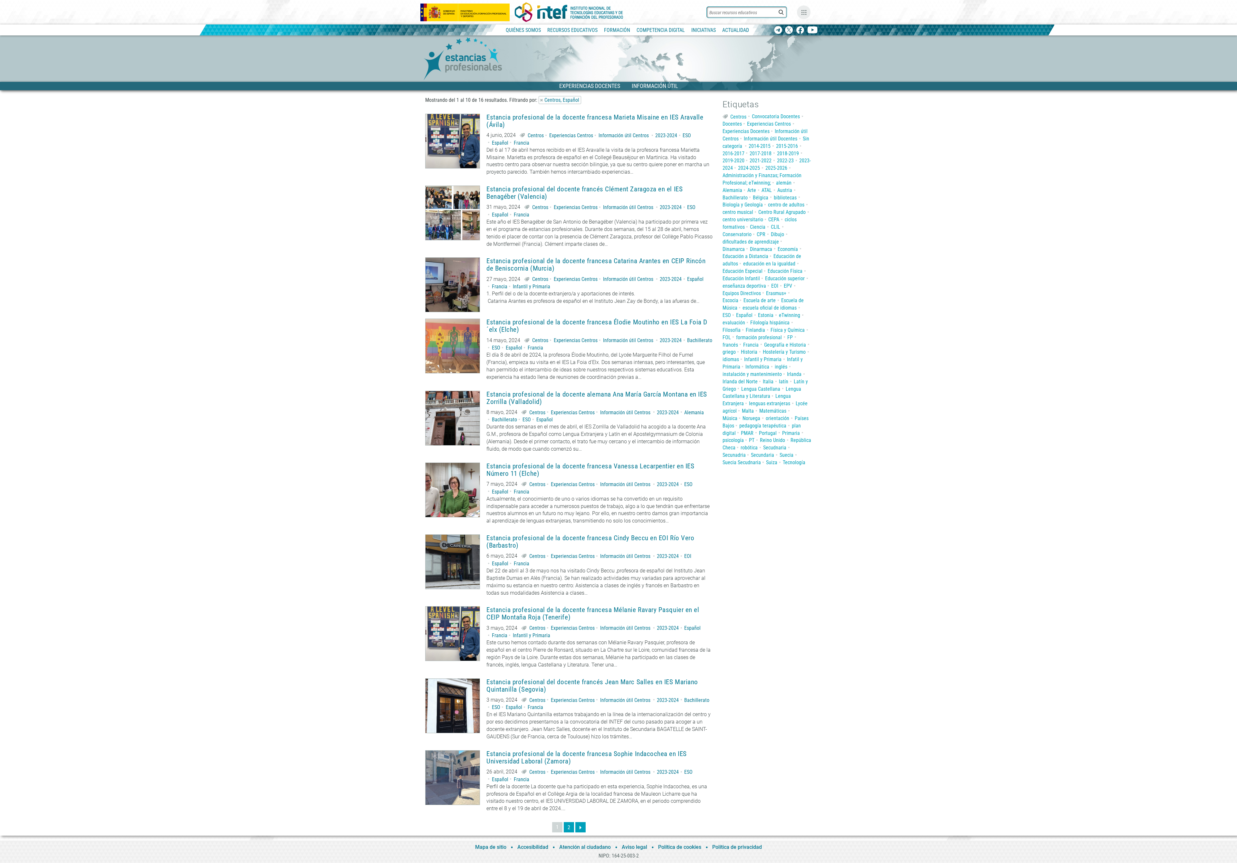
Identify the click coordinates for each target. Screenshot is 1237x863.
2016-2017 (733, 153)
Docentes (732, 124)
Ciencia (757, 227)
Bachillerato (699, 340)
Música (730, 418)
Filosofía (732, 330)
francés (730, 345)
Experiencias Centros (571, 135)
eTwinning (789, 315)
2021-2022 (761, 161)
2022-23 (785, 161)
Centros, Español (561, 100)
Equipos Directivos (742, 293)
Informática (757, 367)
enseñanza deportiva (744, 286)
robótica (749, 448)
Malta (748, 411)
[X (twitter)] (789, 30)
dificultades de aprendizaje (751, 242)
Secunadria (734, 455)
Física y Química (788, 330)
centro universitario (743, 219)
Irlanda (794, 374)
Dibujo (777, 234)
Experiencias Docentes (746, 131)
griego (729, 352)
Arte (751, 190)
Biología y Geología (743, 205)
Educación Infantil (741, 278)
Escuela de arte (759, 300)
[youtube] (812, 30)
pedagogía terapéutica (762, 426)
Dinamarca (734, 249)
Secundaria (762, 455)
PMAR (747, 433)
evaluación (734, 323)
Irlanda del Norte (740, 382)
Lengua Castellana (760, 389)
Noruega (751, 418)
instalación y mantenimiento (752, 374)
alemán (783, 183)
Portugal (768, 433)
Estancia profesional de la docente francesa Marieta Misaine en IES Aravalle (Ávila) (595, 121)
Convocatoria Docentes (776, 116)
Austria (784, 190)
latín (783, 382)
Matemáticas (772, 411)
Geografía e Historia (785, 345)
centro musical (738, 212)
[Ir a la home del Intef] (568, 12)
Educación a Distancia (745, 256)
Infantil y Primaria (531, 286)
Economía (788, 249)
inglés (781, 367)
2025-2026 (776, 168)
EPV (788, 286)
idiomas (731, 359)
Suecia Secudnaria (742, 462)
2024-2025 (749, 168)
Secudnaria (774, 448)
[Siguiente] (580, 827)
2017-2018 (761, 153)
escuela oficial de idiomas (770, 308)
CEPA (773, 219)
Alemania (694, 412)
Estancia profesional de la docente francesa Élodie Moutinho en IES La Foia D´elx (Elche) (596, 326)
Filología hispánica (770, 323)
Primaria (791, 433)
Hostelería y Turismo (784, 352)
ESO (687, 135)
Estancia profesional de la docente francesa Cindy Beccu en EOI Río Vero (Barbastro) (590, 541)
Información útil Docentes (770, 139)
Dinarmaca (761, 249)
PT (751, 440)
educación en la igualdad (769, 264)
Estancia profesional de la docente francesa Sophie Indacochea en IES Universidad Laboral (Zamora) (586, 757)
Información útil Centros (624, 135)
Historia (749, 352)
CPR (761, 234)
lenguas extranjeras (769, 403)
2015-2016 (787, 146)
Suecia (786, 455)
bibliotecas (785, 198)
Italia (768, 382)
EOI (687, 556)
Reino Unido (772, 440)
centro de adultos (786, 205)
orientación (777, 418)
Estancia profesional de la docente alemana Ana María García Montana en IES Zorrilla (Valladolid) (596, 398)
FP (790, 337)
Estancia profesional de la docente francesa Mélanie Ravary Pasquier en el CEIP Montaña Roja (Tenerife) (592, 613)
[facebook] (800, 30)
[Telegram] (778, 30)
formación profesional (759, 337)
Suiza (771, 462)
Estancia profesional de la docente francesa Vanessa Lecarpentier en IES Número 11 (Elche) (590, 470)
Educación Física (785, 271)
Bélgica (760, 198)
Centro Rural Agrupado (782, 212)
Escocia (730, 300)
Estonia (765, 315)
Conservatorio (737, 234)
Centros (536, 135)
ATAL (767, 190)
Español (500, 143)
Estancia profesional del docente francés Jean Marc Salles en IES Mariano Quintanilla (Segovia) (592, 685)
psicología (733, 440)
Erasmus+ (776, 293)
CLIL (775, 227)
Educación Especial (742, 271)
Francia (521, 143)
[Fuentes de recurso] (803, 12)
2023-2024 (666, 135)
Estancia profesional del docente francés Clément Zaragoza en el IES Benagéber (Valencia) (584, 193)
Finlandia (755, 330)
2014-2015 (760, 146)
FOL (727, 337)
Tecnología (794, 462)
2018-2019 (788, 153)
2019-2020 (733, 161)
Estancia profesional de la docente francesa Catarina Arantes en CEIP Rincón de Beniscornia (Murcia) (596, 264)
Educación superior (785, 278)
